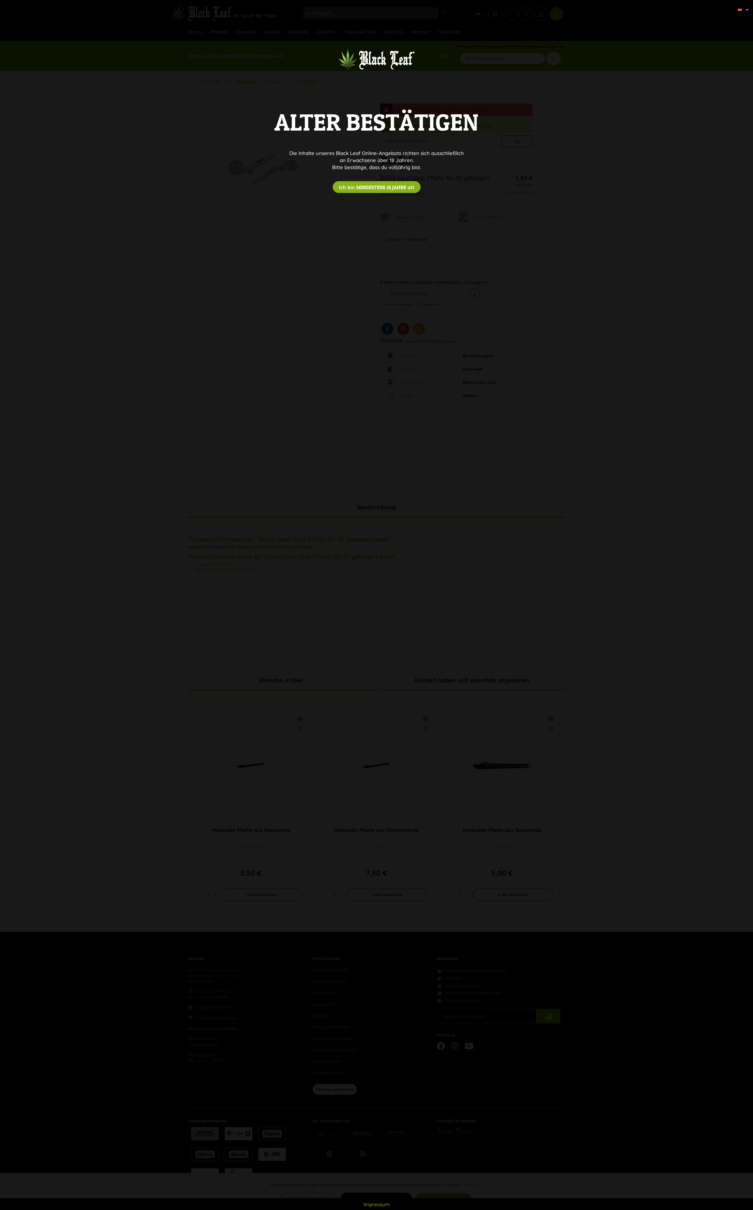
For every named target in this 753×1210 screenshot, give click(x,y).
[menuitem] (741, 4)
